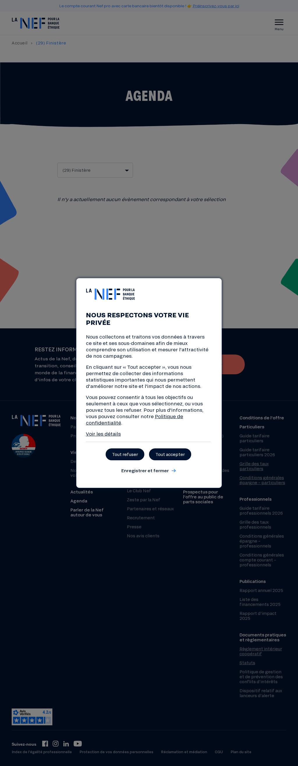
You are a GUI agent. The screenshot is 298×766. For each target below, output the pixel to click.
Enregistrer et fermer (145, 470)
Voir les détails (103, 433)
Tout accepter (170, 454)
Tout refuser (125, 454)
